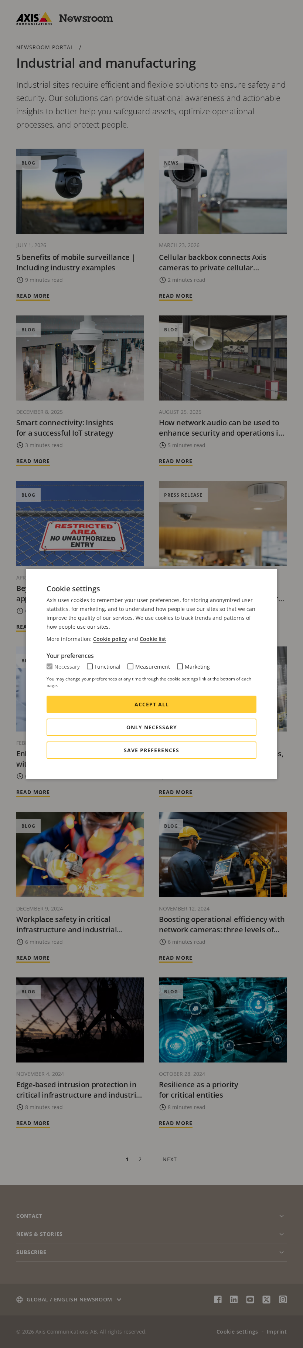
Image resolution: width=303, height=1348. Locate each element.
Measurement (152, 666)
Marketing (197, 666)
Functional (107, 666)
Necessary (67, 666)
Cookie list (153, 638)
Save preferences (151, 750)
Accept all (152, 704)
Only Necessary (151, 727)
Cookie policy (110, 638)
